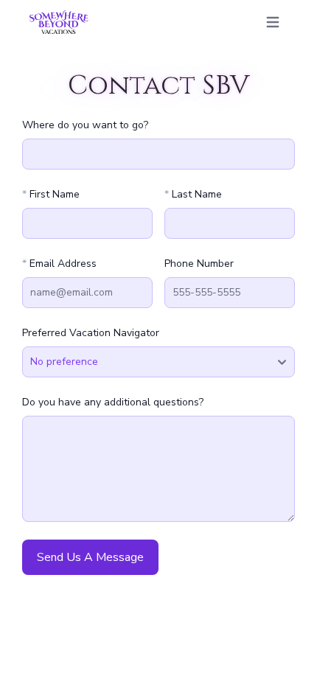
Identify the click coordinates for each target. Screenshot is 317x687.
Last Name (193, 194)
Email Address (59, 264)
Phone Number (199, 264)
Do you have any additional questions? (112, 402)
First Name (51, 194)
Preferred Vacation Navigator (90, 333)
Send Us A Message (90, 557)
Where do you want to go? (85, 125)
